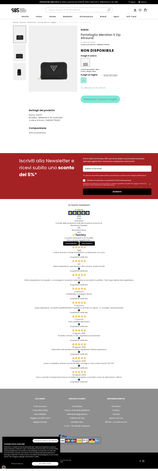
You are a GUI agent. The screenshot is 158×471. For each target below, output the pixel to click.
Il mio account (40, 406)
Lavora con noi (116, 418)
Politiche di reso (77, 418)
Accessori (32, 22)
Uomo (39, 16)
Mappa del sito (40, 422)
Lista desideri (40, 414)
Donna (52, 16)
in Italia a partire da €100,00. (79, 2)
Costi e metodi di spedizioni (77, 410)
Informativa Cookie (32, 457)
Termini (116, 414)
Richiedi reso (77, 422)
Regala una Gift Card (40, 418)
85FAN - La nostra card (116, 422)
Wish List (140, 10)
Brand (103, 16)
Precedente (71, 243)
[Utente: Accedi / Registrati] (135, 10)
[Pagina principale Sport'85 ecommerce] (18, 10)
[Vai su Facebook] (140, 461)
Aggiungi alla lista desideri (123, 99)
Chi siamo (116, 406)
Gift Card (131, 16)
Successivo (87, 243)
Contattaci (77, 406)
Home (16, 22)
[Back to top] (154, 459)
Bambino (67, 16)
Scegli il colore (89, 56)
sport (116, 16)
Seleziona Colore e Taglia (100, 99)
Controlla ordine (40, 410)
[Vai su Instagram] (143, 461)
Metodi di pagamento (77, 414)
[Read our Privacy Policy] (150, 184)
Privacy (116, 410)
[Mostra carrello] (145, 10)
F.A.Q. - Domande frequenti (77, 426)
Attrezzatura (86, 16)
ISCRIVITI (117, 191)
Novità (25, 16)
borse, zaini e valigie (47, 22)
